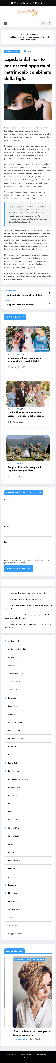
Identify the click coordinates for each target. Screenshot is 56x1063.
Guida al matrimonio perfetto (19, 779)
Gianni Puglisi (25, 1039)
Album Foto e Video (15, 689)
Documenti (12, 746)
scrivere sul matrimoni (30, 127)
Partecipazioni (13, 852)
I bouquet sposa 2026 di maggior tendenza (25, 599)
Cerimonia (12, 714)
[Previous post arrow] (49, 293)
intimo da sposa (14, 787)
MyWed (11, 844)
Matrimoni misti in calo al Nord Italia (24, 295)
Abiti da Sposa (13, 657)
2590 (22, 408)
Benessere (12, 698)
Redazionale (12, 885)
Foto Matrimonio (14, 771)
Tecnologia (12, 917)
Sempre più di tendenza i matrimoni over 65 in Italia (28, 593)
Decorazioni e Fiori (15, 730)
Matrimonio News (12, 51)
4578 (22, 354)
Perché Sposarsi (14, 860)
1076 (22, 463)
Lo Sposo (11, 803)
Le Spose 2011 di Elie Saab (20, 304)
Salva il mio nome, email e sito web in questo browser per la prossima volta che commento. (26, 561)
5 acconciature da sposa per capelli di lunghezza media (26, 1033)
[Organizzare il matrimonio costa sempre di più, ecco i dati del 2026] (28, 338)
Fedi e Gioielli (13, 763)
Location (11, 811)
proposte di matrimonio (17, 877)
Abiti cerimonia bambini (17, 649)
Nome (6, 526)
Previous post (11, 291)
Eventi (10, 755)
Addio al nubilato (14, 681)
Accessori (12, 665)
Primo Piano (12, 868)
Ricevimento (12, 893)
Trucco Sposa (13, 925)
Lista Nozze (12, 795)
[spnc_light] (49, 23)
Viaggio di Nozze (15, 933)
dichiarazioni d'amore (16, 738)
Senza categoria (14, 909)
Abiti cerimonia (14, 641)
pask (12, 354)
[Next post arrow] (49, 304)
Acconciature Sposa (15, 673)
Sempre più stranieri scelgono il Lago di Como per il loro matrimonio (24, 469)
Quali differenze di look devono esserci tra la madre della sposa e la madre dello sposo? (26, 414)
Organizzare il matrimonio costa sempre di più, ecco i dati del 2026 (24, 359)
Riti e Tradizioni (14, 901)
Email (6, 542)
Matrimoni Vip (13, 828)
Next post (9, 300)
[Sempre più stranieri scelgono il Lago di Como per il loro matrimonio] (28, 448)
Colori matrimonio (15, 722)
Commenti (8, 500)
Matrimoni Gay (13, 820)
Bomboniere (12, 706)
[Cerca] (43, 23)
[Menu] (5, 23)
